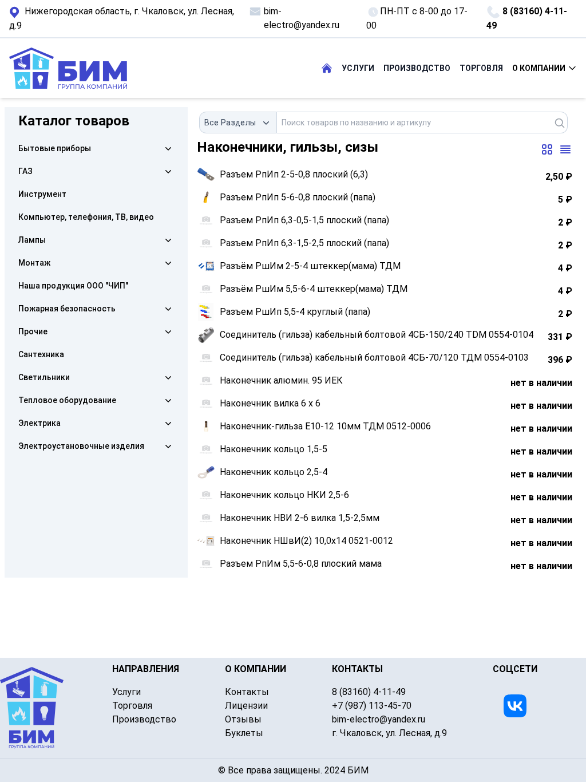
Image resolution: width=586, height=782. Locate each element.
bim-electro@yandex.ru (301, 18)
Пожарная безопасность (67, 308)
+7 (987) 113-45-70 (371, 705)
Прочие (32, 331)
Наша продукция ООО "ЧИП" (73, 285)
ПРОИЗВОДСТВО (416, 68)
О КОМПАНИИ (538, 68)
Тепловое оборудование (67, 400)
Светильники (44, 377)
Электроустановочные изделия (81, 446)
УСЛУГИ (358, 68)
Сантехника (41, 354)
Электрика (39, 423)
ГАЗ (25, 171)
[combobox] (238, 122)
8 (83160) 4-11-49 (526, 18)
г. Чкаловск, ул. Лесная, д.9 (121, 18)
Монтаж (34, 262)
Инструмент (42, 194)
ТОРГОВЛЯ (481, 68)
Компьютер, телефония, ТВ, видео (86, 217)
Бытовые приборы (54, 148)
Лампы (32, 239)
